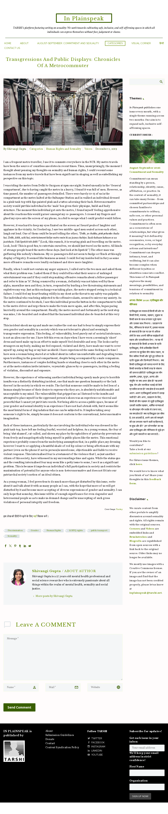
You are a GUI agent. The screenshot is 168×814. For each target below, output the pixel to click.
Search (161, 82)
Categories (115, 43)
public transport (99, 530)
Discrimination (15, 530)
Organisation (138, 781)
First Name (136, 767)
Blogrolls (135, 541)
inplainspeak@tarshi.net (145, 593)
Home (7, 43)
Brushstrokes (138, 537)
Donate (49, 739)
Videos (150, 529)
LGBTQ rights (76, 530)
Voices (88, 149)
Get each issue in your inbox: (144, 740)
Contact (50, 743)
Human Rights (54, 530)
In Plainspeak (84, 18)
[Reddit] (29, 546)
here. (139, 464)
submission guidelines (143, 453)
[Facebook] (5, 546)
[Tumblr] (20, 546)
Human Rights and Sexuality (63, 149)
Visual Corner (141, 43)
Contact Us (12, 48)
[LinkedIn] (25, 546)
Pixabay (119, 509)
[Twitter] (10, 546)
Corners (134, 529)
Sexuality (12, 536)
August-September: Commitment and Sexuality (68, 43)
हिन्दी (161, 43)
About (24, 43)
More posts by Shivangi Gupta (54, 596)
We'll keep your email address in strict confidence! (143, 756)
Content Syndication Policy (62, 747)
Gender (35, 530)
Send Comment (19, 707)
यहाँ (35, 516)
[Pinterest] (15, 546)
